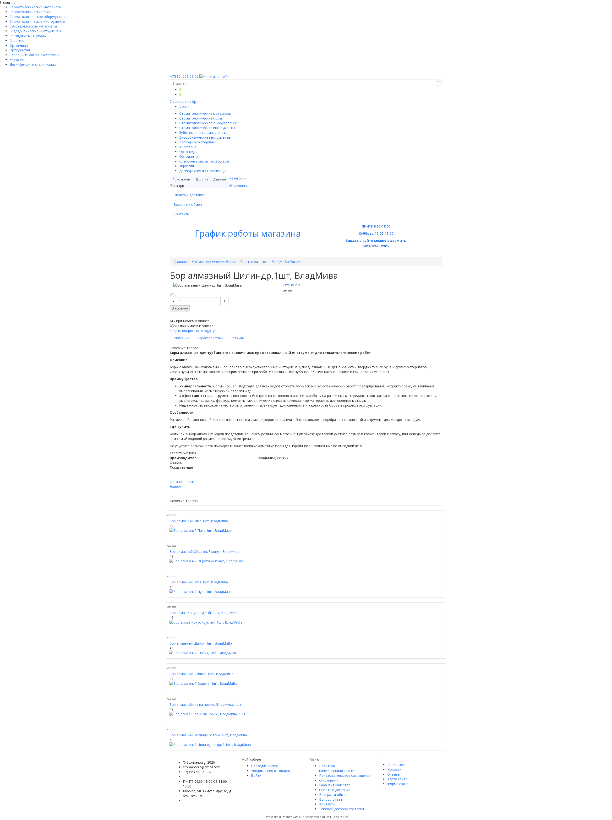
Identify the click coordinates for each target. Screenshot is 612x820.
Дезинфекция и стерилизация (34, 64)
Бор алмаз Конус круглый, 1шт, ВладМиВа (204, 612)
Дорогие (202, 179)
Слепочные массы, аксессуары (34, 55)
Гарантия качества (334, 785)
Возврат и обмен (188, 204)
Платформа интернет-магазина (284, 817)
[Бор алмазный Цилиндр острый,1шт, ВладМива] (306, 744)
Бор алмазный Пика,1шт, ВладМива (198, 521)
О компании (239, 185)
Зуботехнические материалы (33, 26)
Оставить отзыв (183, 481)
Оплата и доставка (189, 195)
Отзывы (393, 774)
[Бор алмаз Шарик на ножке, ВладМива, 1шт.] (306, 714)
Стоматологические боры (31, 12)
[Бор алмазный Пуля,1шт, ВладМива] (306, 591)
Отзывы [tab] (238, 338)
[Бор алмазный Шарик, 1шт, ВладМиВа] (306, 653)
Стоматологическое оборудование (38, 16)
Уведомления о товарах (270, 770)
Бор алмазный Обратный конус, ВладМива (204, 551)
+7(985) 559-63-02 (184, 76)
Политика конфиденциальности (336, 768)
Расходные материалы (28, 35)
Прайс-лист (396, 764)
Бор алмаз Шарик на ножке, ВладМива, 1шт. (205, 704)
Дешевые (220, 179)
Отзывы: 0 (291, 285)
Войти (184, 106)
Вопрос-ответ (330, 799)
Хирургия (17, 59)
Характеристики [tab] (210, 338)
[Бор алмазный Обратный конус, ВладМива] (306, 561)
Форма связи (397, 784)
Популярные (182, 179)
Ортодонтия (20, 50)
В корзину (180, 308)
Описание (181, 338)
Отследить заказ (265, 766)
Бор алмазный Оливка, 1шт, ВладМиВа (201, 674)
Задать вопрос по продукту (192, 330)
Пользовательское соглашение (345, 775)
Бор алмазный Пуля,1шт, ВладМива (198, 582)
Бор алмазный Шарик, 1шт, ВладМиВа (200, 643)
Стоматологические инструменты (37, 21)
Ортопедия (19, 45)
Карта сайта (397, 779)
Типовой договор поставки (341, 809)
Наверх (175, 486)
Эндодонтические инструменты (35, 31)
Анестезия (18, 40)
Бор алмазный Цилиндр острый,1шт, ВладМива (208, 735)
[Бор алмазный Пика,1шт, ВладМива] (306, 530)
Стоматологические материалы (36, 7)
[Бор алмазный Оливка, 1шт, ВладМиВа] (306, 683)
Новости (394, 769)
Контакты (182, 214)
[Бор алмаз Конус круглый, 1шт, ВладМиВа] (306, 622)
